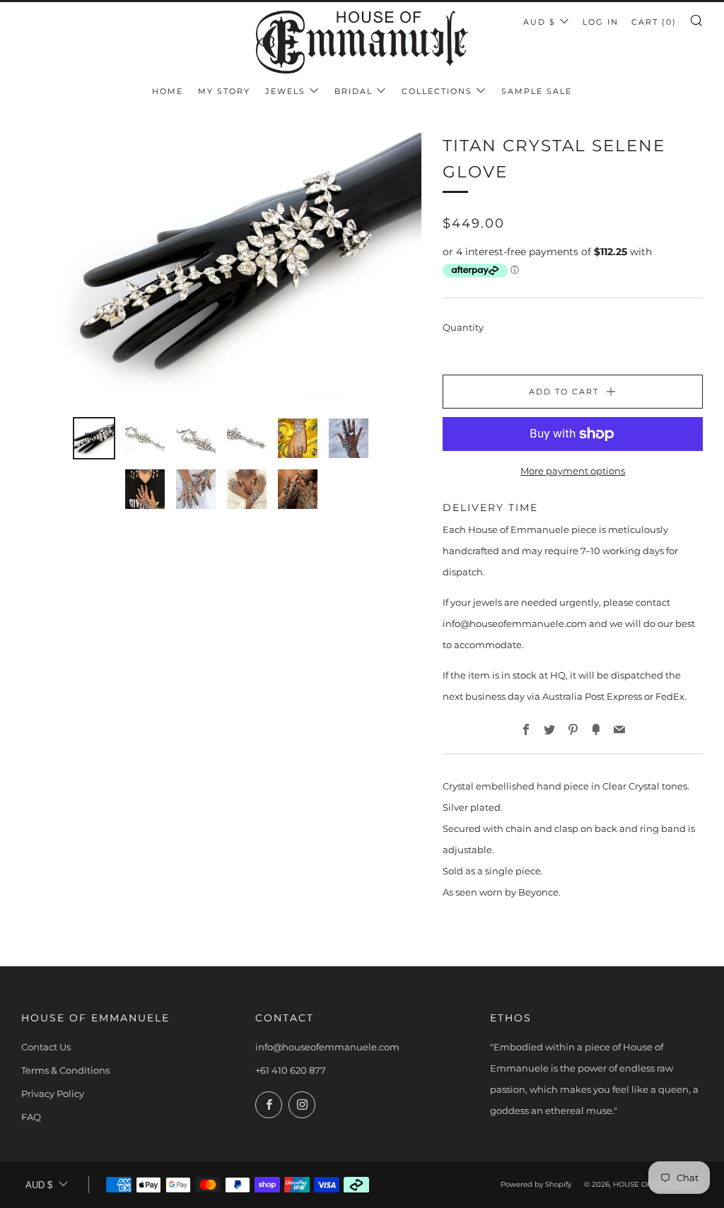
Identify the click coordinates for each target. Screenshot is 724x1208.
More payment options (572, 470)
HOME (167, 91)
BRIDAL (353, 91)
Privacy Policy (52, 1093)
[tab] (94, 438)
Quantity (463, 327)
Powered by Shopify (536, 1184)
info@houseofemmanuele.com (327, 1046)
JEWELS (285, 91)
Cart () (654, 22)
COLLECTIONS (437, 91)
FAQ (31, 1116)
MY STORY (224, 91)
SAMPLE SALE (536, 91)
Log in (601, 22)
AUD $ (539, 22)
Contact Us (46, 1046)
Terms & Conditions (65, 1070)
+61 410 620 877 (290, 1070)
